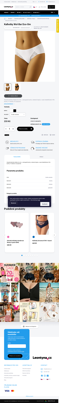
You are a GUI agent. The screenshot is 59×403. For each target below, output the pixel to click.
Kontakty (24, 375)
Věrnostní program (8, 377)
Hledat (30, 6)
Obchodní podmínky (22, 1)
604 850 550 (46, 371)
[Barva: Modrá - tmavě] (34, 237)
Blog (5, 380)
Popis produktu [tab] (17, 156)
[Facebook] (42, 375)
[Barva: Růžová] (8, 237)
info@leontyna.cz (48, 369)
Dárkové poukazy (26, 370)
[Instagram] (45, 375)
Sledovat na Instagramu (30, 326)
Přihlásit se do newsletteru (15, 355)
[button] (22, 255)
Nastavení (13, 203)
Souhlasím (45, 204)
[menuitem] (7, 12)
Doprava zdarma (26, 373)
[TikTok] (48, 375)
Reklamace (14, 1)
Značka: (38, 28)
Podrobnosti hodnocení (25, 27)
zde (39, 200)
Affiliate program (29, 396)
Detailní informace (8, 103)
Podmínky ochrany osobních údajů (11, 375)
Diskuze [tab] (41, 156)
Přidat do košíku (23, 129)
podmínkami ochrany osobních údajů (16, 351)
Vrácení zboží (7, 1)
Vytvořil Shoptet (40, 401)
